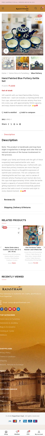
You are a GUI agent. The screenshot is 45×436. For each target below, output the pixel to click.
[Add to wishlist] (19, 229)
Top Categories (7, 315)
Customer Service (8, 389)
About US (4, 375)
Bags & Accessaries (7, 327)
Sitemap (3, 383)
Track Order (4, 397)
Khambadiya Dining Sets (33, 260)
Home (4, 73)
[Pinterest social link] (14, 124)
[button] (4, 34)
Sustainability (5, 379)
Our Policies (6, 349)
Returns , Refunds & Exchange (12, 365)
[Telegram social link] (20, 124)
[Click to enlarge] (6, 51)
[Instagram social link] (6, 309)
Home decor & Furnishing (10, 319)
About (3, 371)
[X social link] (11, 124)
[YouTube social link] (10, 309)
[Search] (35, 8)
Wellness (3, 335)
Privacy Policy (5, 353)
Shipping (3, 361)
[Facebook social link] (8, 124)
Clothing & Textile (7, 331)
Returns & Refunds (7, 405)
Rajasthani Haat (18, 416)
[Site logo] (22, 8)
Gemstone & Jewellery (9, 323)
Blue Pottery (36, 73)
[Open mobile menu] (3, 8)
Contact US (4, 393)
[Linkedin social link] (17, 124)
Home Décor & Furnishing (19, 73)
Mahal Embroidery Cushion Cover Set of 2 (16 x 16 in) (12, 249)
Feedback (4, 409)
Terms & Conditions (7, 357)
